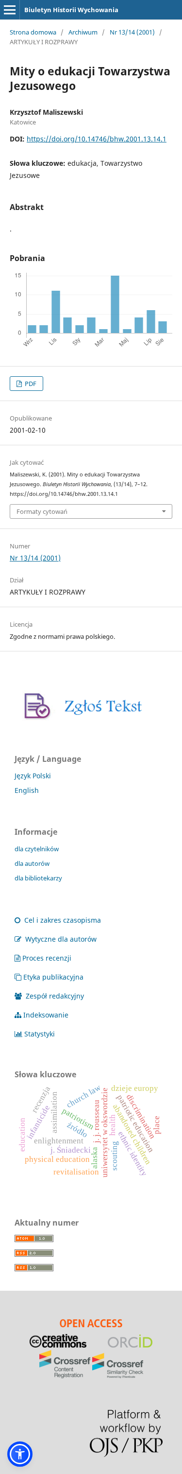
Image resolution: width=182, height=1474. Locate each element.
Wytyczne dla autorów (60, 939)
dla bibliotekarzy (38, 878)
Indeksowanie (45, 1014)
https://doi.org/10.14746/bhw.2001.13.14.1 (96, 138)
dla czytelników (37, 848)
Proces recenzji (46, 958)
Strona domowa (33, 32)
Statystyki (39, 1033)
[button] (20, 1454)
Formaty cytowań (42, 511)
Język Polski (33, 775)
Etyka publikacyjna (53, 977)
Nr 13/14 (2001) (132, 32)
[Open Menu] (9, 9)
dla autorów (32, 863)
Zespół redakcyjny (54, 995)
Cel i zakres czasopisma (61, 920)
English (27, 790)
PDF (29, 383)
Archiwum (83, 32)
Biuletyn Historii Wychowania (71, 9)
